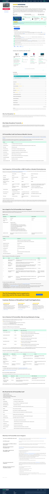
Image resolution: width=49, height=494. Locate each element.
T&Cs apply (22, 23)
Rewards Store (22, 37)
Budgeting (15, 492)
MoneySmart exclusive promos (14, 285)
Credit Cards (16, 3)
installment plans (38, 462)
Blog (14, 491)
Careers (41, 489)
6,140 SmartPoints (21, 22)
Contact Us (45, 489)
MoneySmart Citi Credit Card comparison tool (29, 453)
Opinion (15, 493)
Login (45, 1)
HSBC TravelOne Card (15, 171)
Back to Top (45, 106)
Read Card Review (39, 294)
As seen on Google (5, 309)
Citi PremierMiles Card (21, 3)
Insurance (4, 492)
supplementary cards (21, 447)
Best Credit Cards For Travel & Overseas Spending (10, 370)
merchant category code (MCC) (26, 283)
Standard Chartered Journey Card (23, 171)
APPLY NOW (6, 8)
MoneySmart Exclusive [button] (17, 28)
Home (13, 3)
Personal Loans (4, 493)
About (38, 489)
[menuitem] (21, 1)
